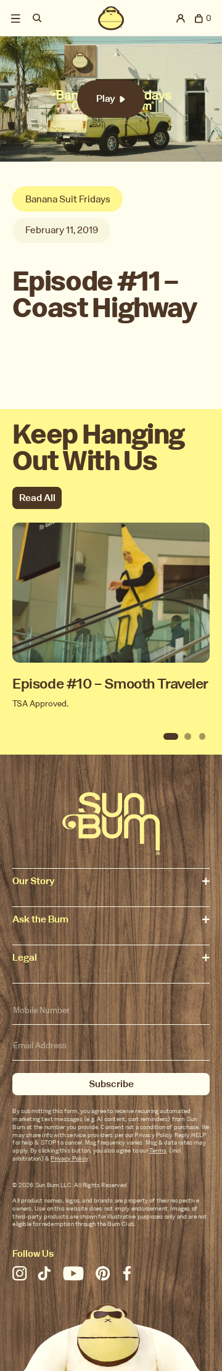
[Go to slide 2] (188, 736)
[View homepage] (110, 18)
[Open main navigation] (15, 18)
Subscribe (111, 1084)
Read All (37, 498)
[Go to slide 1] (170, 736)
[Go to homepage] (111, 824)
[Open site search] (38, 18)
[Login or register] (181, 18)
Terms (157, 1150)
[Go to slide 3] (202, 736)
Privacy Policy (69, 1158)
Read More (110, 614)
